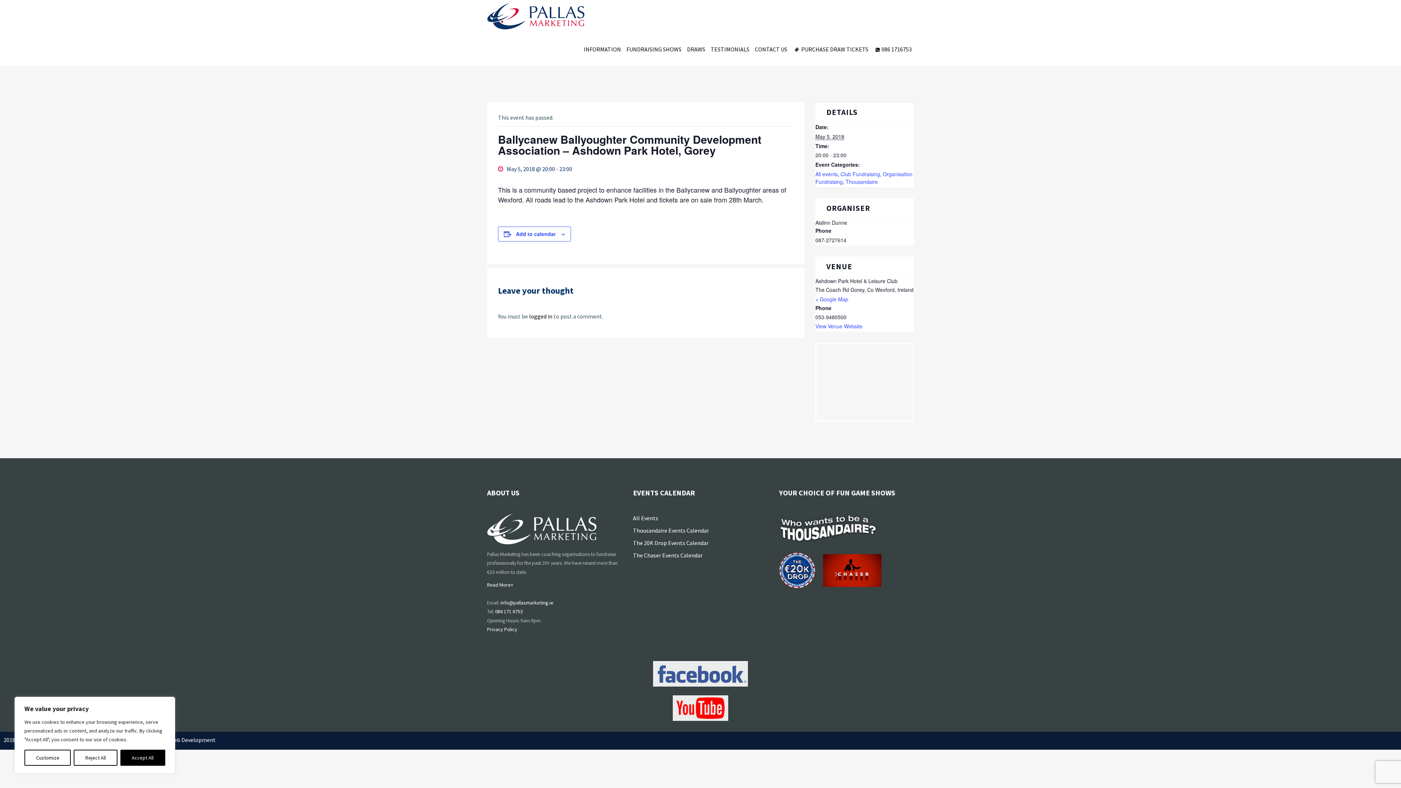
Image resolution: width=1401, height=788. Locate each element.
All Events (645, 518)
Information (602, 49)
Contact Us (771, 49)
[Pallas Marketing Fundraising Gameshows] (536, 16)
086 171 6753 (509, 611)
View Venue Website (838, 326)
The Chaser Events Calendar (668, 555)
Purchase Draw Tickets (834, 49)
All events (826, 174)
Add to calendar (536, 233)
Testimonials (730, 49)
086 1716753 (896, 49)
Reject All (95, 757)
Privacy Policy (502, 629)
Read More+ (500, 585)
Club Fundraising (860, 174)
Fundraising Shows (654, 49)
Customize (47, 757)
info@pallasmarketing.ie (527, 602)
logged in (540, 316)
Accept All (143, 757)
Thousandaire (862, 181)
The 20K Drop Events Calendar (671, 542)
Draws (696, 49)
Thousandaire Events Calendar (671, 530)
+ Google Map (831, 299)
